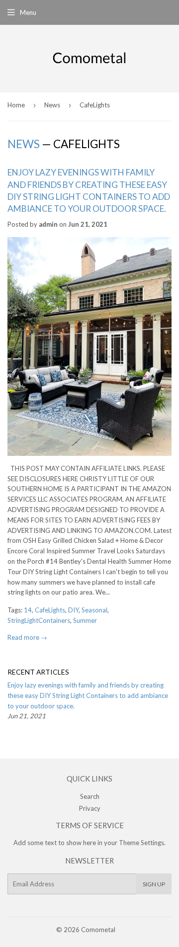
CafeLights (50, 610)
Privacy (89, 808)
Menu (28, 12)
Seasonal (94, 610)
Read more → (27, 637)
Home (16, 105)
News (52, 105)
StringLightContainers (38, 620)
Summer (85, 620)
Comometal (98, 930)
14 (28, 610)
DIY (73, 610)
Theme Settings (141, 843)
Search (89, 796)
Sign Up (154, 884)
